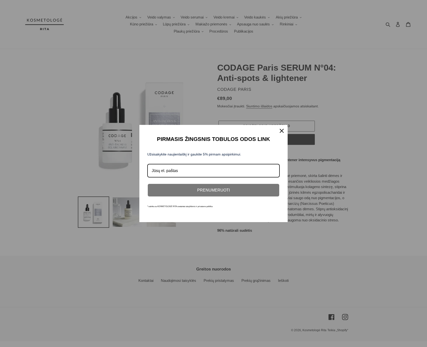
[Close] (282, 131)
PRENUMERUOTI (213, 190)
